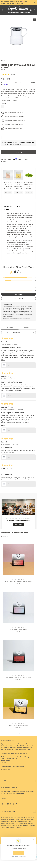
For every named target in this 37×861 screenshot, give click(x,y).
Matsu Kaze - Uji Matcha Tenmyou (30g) (29, 184)
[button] (5, 74)
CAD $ (17, 834)
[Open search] (3, 332)
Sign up (15, 144)
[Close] (1, 845)
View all (3, 536)
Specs (18, 207)
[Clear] (2, 106)
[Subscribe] (34, 798)
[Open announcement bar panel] (34, 2)
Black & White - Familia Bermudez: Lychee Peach (18, 581)
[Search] (31, 10)
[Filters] (7, 332)
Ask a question (18, 298)
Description (8, 207)
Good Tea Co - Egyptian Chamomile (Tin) (18, 184)
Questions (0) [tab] (27, 327)
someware (21, 766)
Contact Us (4, 774)
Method (6, 209)
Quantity (3, 134)
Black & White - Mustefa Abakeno (18, 725)
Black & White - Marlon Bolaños (18, 629)
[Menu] (2, 10)
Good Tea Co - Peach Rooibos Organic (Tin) (8, 184)
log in (21, 144)
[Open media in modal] (34, 19)
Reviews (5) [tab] (10, 327)
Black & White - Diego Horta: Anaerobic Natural (18, 677)
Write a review (18, 294)
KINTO (3, 60)
